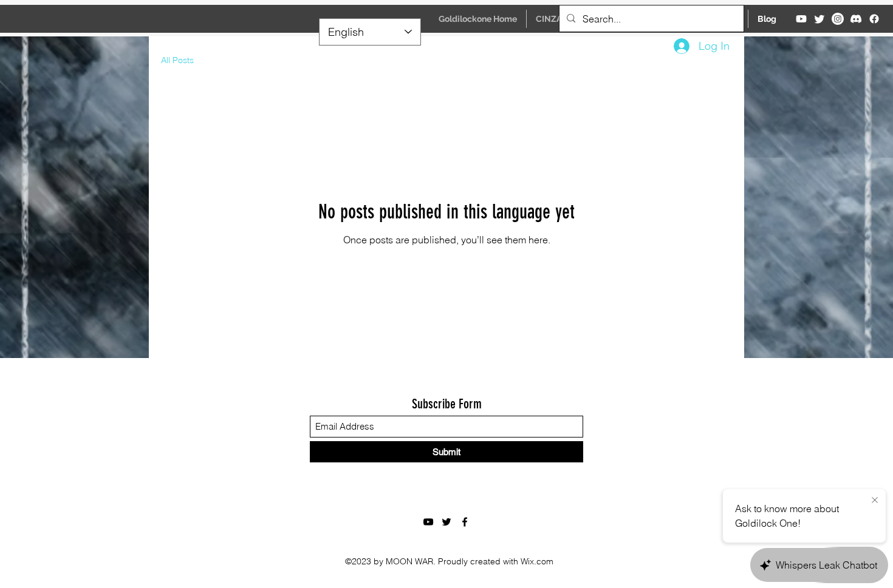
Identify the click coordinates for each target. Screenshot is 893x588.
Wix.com (537, 561)
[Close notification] (875, 500)
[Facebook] (874, 19)
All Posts (177, 60)
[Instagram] (838, 19)
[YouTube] (428, 522)
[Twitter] (819, 19)
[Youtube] (801, 19)
